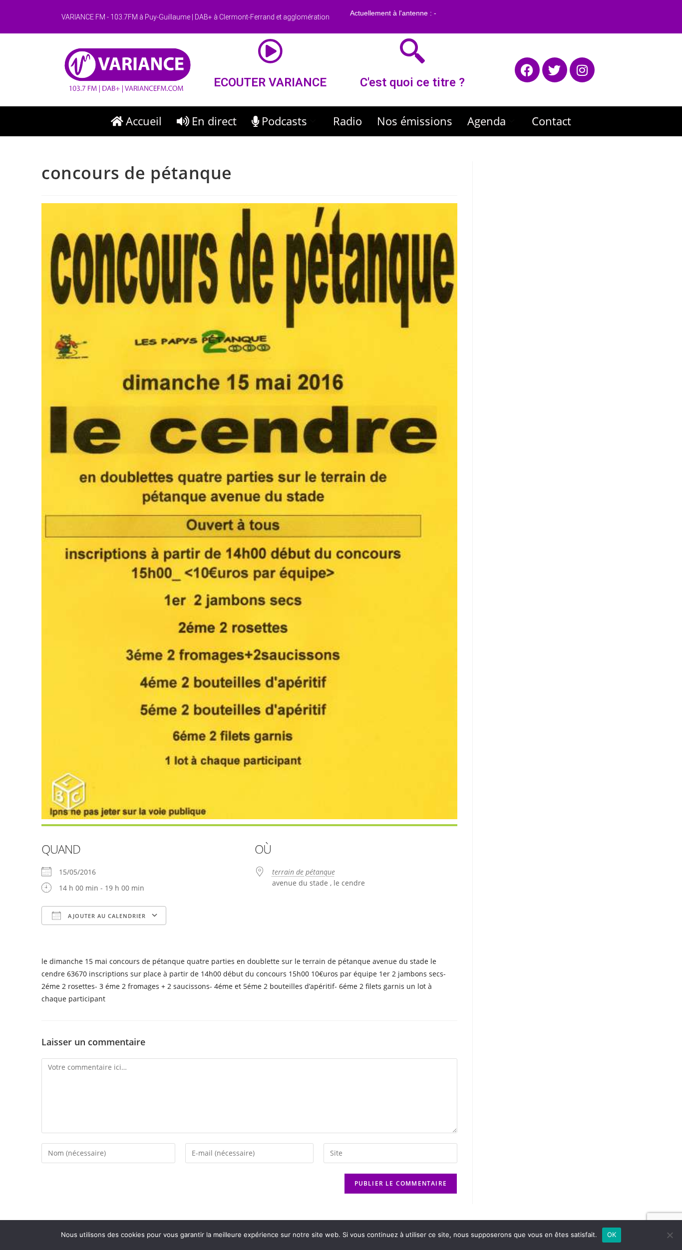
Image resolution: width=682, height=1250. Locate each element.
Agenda (486, 120)
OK (612, 1235)
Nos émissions (414, 120)
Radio (347, 120)
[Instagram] (582, 69)
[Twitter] (554, 69)
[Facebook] (527, 69)
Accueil (144, 120)
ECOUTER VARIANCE (270, 82)
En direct (214, 120)
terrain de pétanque (303, 872)
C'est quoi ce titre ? (412, 82)
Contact (551, 120)
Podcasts (284, 120)
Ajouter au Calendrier (106, 916)
